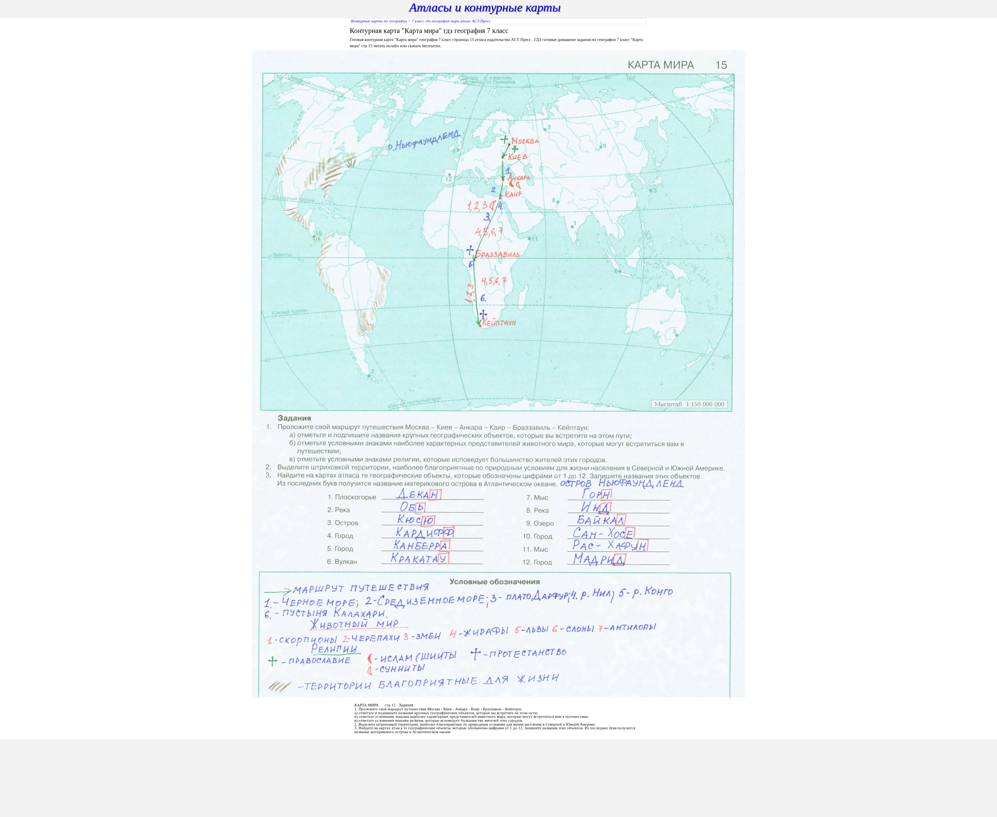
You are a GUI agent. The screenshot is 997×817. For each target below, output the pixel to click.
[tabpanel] (498, 37)
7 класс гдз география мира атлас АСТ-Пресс (451, 21)
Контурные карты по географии (379, 21)
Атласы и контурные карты (485, 7)
